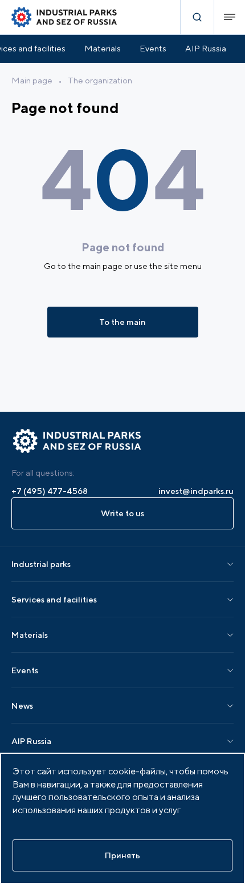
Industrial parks (41, 564)
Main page (31, 80)
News (22, 705)
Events (153, 48)
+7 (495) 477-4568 (49, 491)
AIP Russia (205, 48)
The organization (100, 80)
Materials (102, 48)
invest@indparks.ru (196, 491)
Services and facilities (54, 599)
